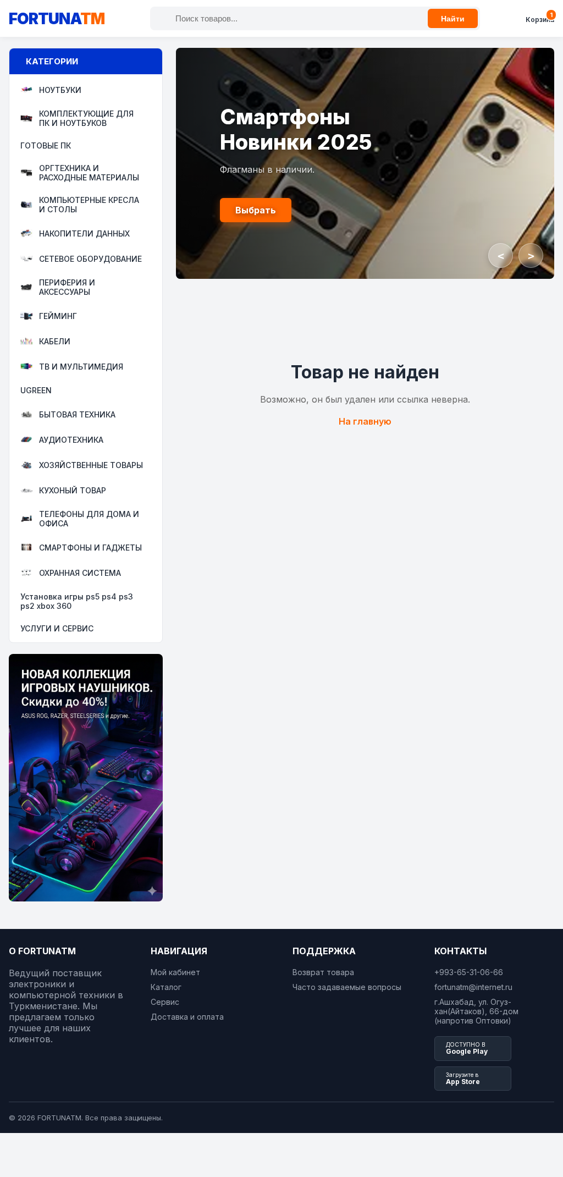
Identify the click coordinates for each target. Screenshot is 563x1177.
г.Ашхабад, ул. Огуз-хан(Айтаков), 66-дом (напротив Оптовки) (476, 1011)
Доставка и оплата (187, 1016)
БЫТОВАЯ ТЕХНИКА (77, 414)
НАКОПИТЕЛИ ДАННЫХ (84, 233)
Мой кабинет (175, 972)
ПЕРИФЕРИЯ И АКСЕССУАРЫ (67, 287)
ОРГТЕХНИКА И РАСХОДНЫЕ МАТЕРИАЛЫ (89, 172)
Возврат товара (323, 972)
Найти (453, 18)
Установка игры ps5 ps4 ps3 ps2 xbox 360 (76, 601)
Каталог (166, 987)
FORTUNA (56, 18)
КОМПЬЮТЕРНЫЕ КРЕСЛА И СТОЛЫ (89, 204)
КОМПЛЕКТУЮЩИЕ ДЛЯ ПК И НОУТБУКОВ (86, 118)
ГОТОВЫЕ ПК (45, 145)
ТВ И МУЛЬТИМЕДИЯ (81, 366)
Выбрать (255, 210)
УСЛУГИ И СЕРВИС (56, 628)
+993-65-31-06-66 (468, 972)
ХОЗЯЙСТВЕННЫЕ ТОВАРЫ (91, 465)
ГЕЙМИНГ (58, 316)
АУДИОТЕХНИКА (71, 439)
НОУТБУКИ (60, 90)
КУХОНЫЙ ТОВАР (72, 490)
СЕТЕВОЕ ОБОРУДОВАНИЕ (90, 258)
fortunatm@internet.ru (473, 987)
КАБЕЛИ (54, 341)
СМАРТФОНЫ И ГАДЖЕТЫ (90, 547)
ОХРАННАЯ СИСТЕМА (80, 573)
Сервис (165, 1002)
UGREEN (36, 390)
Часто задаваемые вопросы (346, 987)
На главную (365, 421)
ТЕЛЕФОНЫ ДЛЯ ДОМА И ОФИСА (89, 518)
